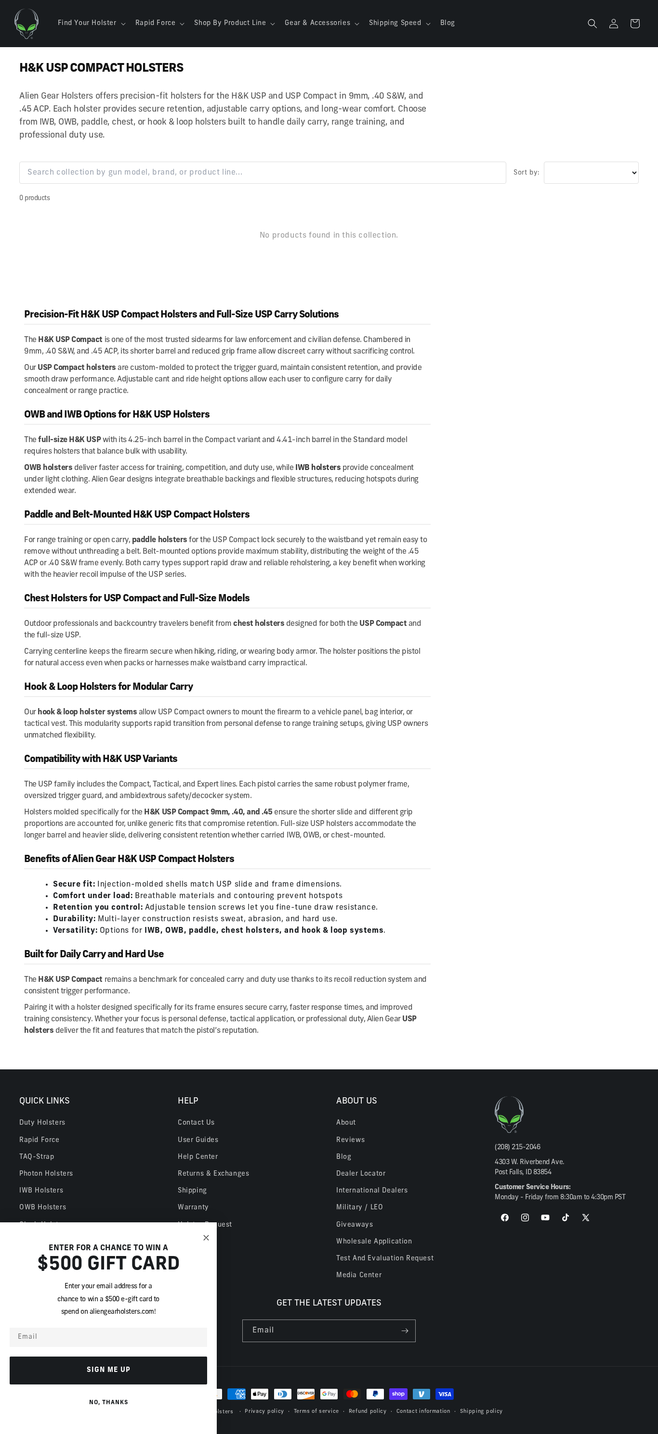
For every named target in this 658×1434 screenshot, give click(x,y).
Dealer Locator (360, 1174)
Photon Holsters (46, 1174)
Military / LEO (359, 1207)
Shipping (192, 1190)
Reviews (350, 1140)
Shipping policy (481, 1411)
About (346, 1123)
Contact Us (196, 1123)
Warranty (193, 1207)
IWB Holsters (41, 1190)
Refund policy (368, 1411)
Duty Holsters (42, 1123)
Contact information (423, 1411)
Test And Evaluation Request (385, 1258)
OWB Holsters (42, 1207)
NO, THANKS (108, 1403)
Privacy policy (264, 1411)
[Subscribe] (404, 1331)
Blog (343, 1157)
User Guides (198, 1140)
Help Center (198, 1157)
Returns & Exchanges (213, 1174)
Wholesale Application (374, 1241)
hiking (204, 652)
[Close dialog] (206, 1238)
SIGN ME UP (109, 1370)
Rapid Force (39, 1140)
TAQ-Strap (36, 1157)
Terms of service (316, 1411)
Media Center (359, 1275)
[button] (91, 23)
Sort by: (526, 173)
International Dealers (372, 1190)
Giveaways (354, 1225)
